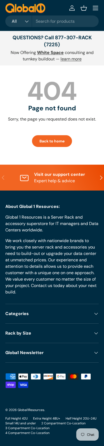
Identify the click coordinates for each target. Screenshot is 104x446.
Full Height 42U (16, 418)
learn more (71, 59)
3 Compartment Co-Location (27, 428)
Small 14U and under (20, 423)
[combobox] (52, 21)
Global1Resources (31, 410)
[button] (84, 8)
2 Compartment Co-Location (63, 423)
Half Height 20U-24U (81, 418)
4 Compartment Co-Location (27, 433)
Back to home (52, 141)
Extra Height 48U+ (46, 418)
